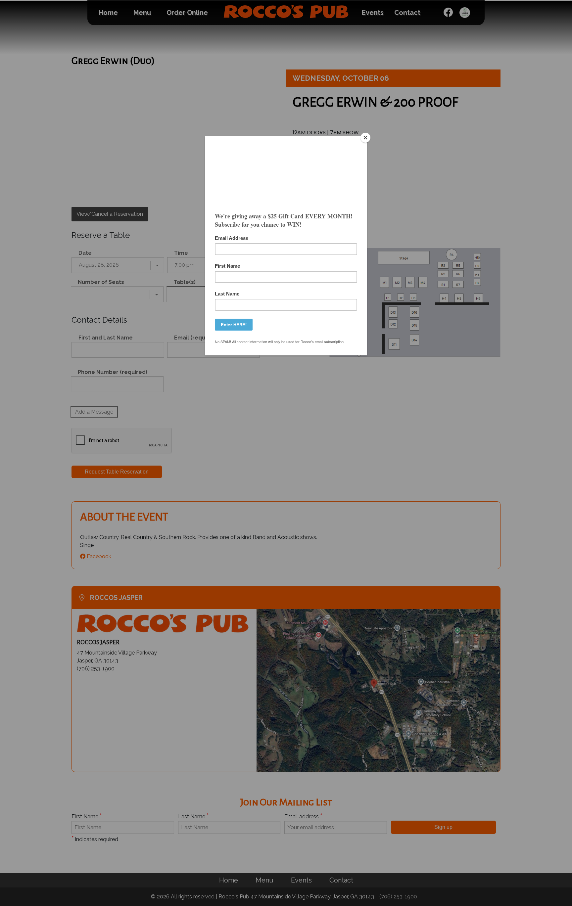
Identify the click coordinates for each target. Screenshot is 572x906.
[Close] (365, 138)
